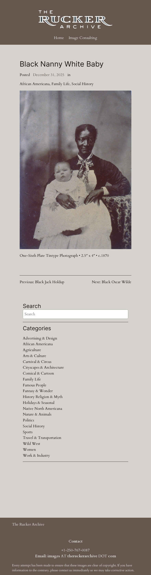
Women (29, 449)
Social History (83, 83)
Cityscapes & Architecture (43, 367)
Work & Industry (36, 455)
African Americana (35, 83)
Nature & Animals (37, 414)
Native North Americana (42, 408)
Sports (27, 432)
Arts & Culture (34, 355)
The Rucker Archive (28, 524)
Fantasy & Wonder (38, 390)
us (70, 570)
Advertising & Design (40, 338)
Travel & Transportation (42, 437)
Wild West (31, 443)
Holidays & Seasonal (38, 402)
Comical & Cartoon (38, 373)
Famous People (34, 385)
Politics (28, 420)
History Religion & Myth (43, 396)
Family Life (61, 83)
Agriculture (32, 349)
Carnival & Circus (37, 361)
